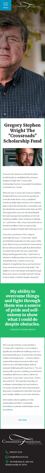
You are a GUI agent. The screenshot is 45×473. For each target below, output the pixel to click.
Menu (5, 8)
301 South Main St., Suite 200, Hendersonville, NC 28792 (19, 463)
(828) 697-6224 (15, 452)
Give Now (22, 420)
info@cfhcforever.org (18, 457)
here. (10, 410)
